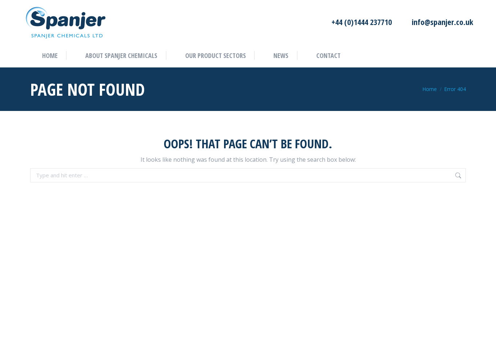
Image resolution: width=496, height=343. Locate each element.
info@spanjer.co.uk (442, 21)
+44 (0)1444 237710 (361, 21)
